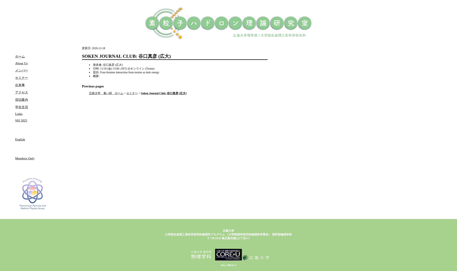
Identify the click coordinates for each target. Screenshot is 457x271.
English (20, 139)
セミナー (132, 93)
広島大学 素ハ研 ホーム (106, 93)
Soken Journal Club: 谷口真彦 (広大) (164, 93)
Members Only (25, 158)
